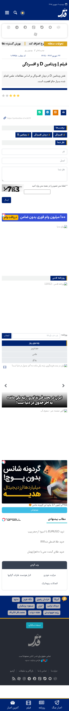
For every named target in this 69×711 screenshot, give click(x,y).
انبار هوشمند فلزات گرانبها (19, 575)
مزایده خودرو (50, 575)
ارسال (6, 200)
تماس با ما (42, 671)
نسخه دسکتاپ (35, 625)
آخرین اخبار (13, 708)
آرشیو (12, 671)
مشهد (15, 599)
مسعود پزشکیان (26, 606)
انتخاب (6, 335)
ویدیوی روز (28, 50)
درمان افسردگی (41, 134)
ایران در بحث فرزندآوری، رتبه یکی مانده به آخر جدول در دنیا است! (34, 400)
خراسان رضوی (43, 599)
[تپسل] (4, 215)
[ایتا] (33, 27)
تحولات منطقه (55, 44)
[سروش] (25, 27)
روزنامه (42, 708)
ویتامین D (22, 134)
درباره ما (54, 671)
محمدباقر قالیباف (17, 612)
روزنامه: (64, 335)
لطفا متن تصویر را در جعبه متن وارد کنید (49, 186)
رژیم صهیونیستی (52, 612)
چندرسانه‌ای (40, 50)
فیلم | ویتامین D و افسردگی (44, 65)
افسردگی (59, 134)
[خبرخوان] (13, 679)
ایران (40, 606)
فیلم (28, 708)
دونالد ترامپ (53, 606)
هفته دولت (35, 612)
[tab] (34, 343)
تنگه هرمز (27, 599)
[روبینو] (50, 27)
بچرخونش (34, 510)
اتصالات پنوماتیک (50, 583)
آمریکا (56, 599)
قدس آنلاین (60, 12)
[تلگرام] (17, 27)
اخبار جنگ (57, 708)
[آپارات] (35, 34)
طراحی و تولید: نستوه (33, 660)
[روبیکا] (58, 27)
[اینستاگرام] (8, 27)
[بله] (42, 27)
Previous (63, 385)
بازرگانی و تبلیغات (26, 671)
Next (5, 385)
